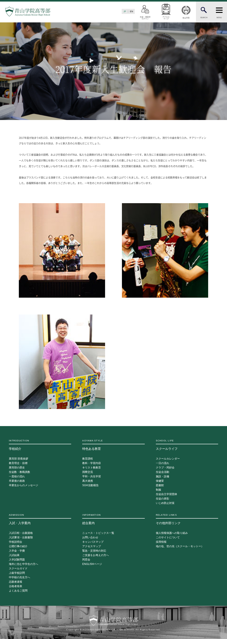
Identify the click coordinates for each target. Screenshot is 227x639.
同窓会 (86, 559)
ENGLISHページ (92, 564)
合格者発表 (15, 586)
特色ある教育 (92, 444)
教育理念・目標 (18, 463)
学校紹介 (19, 444)
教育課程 (87, 458)
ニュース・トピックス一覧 (98, 533)
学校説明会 (15, 542)
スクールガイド (18, 568)
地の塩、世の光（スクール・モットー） (180, 546)
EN (131, 11)
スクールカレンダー (168, 458)
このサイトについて (168, 537)
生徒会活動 (162, 472)
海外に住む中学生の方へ (23, 564)
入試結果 (14, 555)
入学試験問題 (17, 559)
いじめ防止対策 (165, 503)
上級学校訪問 (17, 573)
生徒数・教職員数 (19, 472)
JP (124, 11)
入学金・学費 (17, 550)
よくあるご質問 (18, 590)
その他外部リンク (168, 519)
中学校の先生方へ (19, 577)
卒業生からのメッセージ (23, 485)
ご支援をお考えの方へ (95, 555)
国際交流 (87, 472)
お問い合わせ (90, 537)
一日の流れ (162, 463)
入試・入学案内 (20, 519)
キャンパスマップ (93, 542)
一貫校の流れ (17, 476)
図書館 (160, 485)
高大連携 (87, 481)
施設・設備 (162, 476)
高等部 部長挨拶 (18, 458)
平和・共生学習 (91, 476)
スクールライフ (167, 444)
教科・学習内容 (91, 463)
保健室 (160, 481)
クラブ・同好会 (165, 467)
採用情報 (161, 542)
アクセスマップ (91, 546)
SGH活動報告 (90, 485)
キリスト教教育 (91, 467)
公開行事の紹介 (18, 546)
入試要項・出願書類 (21, 537)
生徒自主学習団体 (166, 494)
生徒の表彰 (162, 498)
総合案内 (91, 519)
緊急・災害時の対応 (94, 550)
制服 (158, 489)
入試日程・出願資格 (21, 533)
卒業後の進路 (17, 481)
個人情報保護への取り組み (172, 533)
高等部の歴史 (17, 467)
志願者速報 (15, 581)
